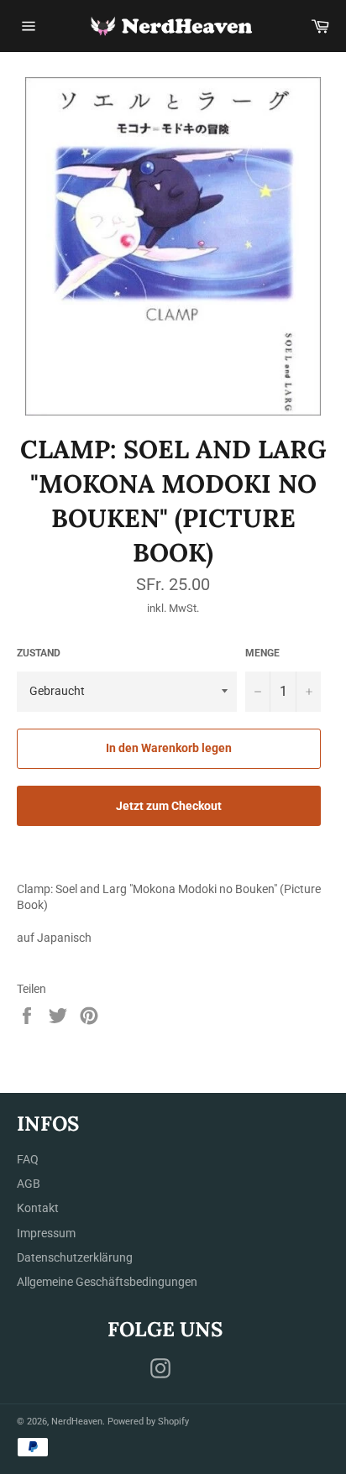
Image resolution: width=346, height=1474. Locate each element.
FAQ (28, 1159)
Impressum (46, 1233)
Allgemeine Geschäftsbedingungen (107, 1281)
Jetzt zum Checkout (169, 806)
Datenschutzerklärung (75, 1257)
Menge (262, 653)
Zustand (38, 653)
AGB (28, 1183)
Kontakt (38, 1208)
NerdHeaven (76, 1421)
